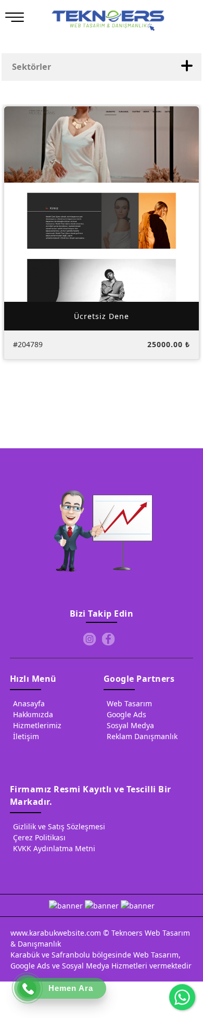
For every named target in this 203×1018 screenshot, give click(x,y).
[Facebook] (108, 639)
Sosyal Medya (130, 725)
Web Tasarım (129, 703)
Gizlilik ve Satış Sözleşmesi (59, 826)
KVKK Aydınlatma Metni (54, 848)
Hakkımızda (33, 714)
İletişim (26, 736)
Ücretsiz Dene (101, 316)
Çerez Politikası (39, 837)
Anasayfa (29, 703)
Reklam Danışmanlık (142, 736)
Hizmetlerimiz (37, 725)
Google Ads (126, 714)
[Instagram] (89, 639)
